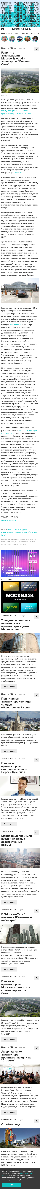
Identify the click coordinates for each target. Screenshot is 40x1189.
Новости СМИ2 (6, 580)
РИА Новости (15, 324)
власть (3, 544)
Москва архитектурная (17, 529)
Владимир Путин (31, 539)
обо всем (23, 544)
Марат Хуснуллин (12, 544)
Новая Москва (23, 541)
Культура (22, 616)
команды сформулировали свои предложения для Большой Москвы (16, 112)
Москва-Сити (5, 541)
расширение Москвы (18, 539)
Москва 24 (20, 29)
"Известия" (18, 172)
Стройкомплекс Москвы (9, 521)
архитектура (5, 539)
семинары (32, 541)
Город (21, 831)
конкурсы (14, 541)
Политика (22, 48)
